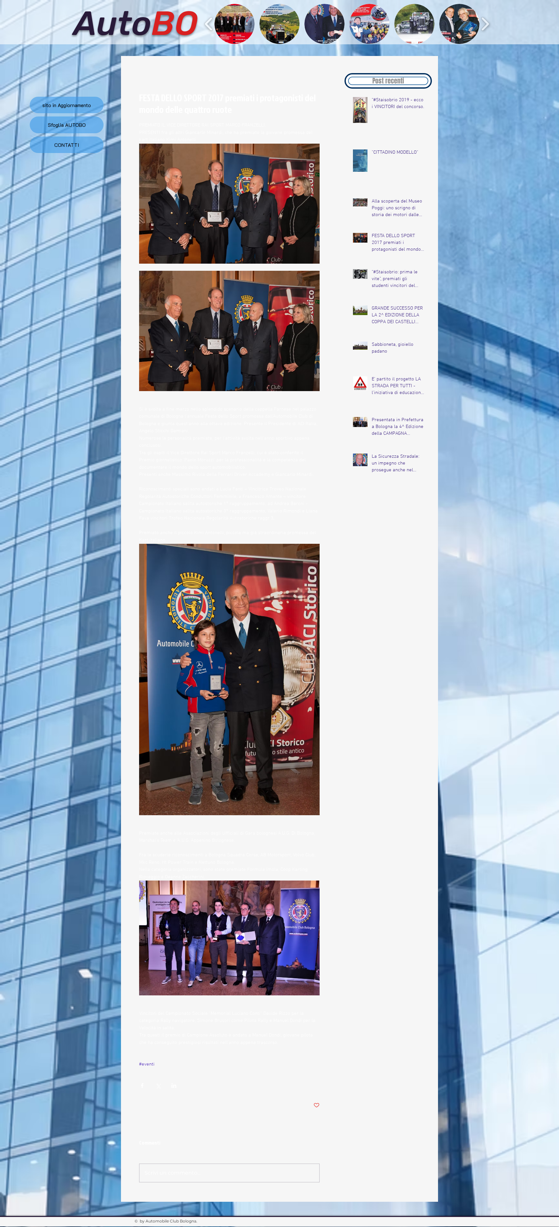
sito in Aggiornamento (66, 105)
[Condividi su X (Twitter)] (158, 1085)
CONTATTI (66, 144)
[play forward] (485, 24)
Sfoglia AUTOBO (67, 124)
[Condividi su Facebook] (142, 1085)
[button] (234, 24)
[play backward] (209, 24)
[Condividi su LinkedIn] (174, 1085)
